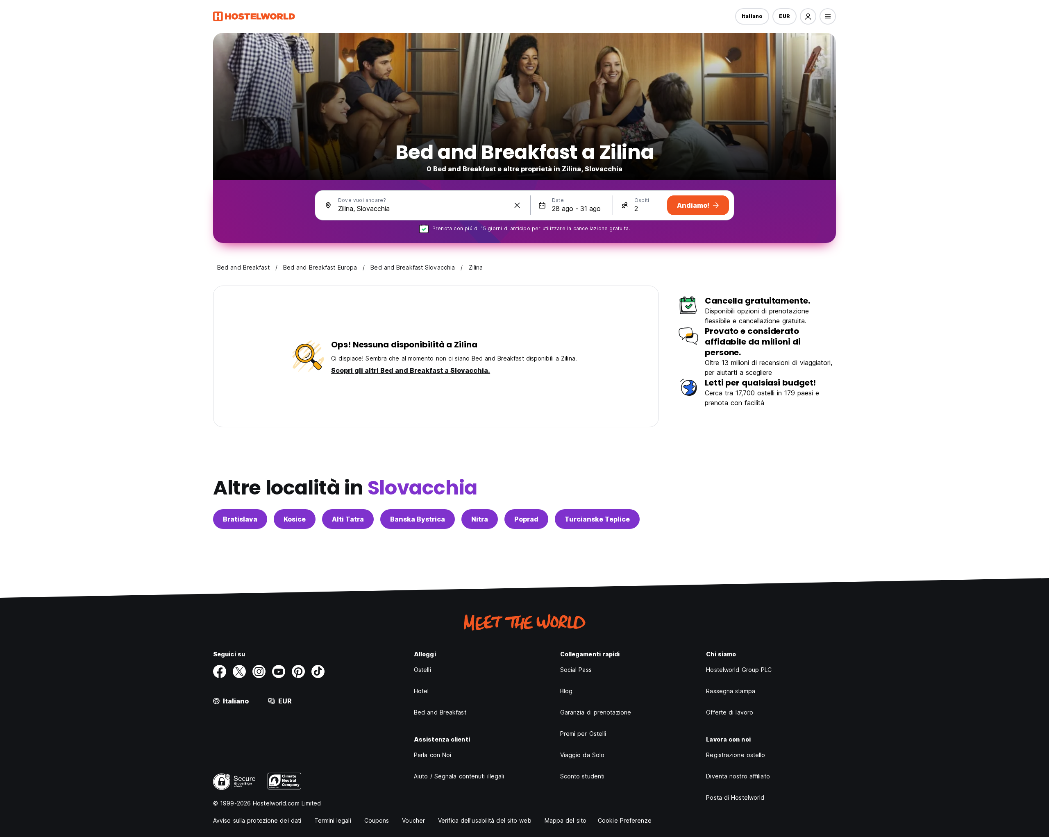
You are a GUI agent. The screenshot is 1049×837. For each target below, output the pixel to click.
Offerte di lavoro (729, 712)
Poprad (526, 519)
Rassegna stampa (730, 690)
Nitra (479, 519)
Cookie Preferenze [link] (625, 820)
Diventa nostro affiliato (738, 776)
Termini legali (332, 820)
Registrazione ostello (735, 754)
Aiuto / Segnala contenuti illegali (459, 776)
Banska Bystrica (417, 519)
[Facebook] (219, 671)
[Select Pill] (808, 16)
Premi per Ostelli (583, 733)
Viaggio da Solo (582, 754)
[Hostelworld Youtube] (278, 671)
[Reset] (517, 205)
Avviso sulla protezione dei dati (257, 820)
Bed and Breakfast (440, 712)
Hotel (421, 690)
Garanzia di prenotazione (595, 712)
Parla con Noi (432, 754)
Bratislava (240, 519)
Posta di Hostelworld (735, 797)
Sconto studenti (582, 776)
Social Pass (576, 669)
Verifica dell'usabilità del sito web (484, 820)
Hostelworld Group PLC (739, 669)
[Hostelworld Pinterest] (298, 671)
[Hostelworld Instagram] (259, 671)
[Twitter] (239, 671)
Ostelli (422, 669)
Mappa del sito (565, 820)
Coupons (376, 820)
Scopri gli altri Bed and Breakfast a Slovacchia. (410, 370)
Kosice (295, 519)
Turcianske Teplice (597, 519)
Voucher (413, 820)
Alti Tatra (348, 519)
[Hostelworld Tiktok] (318, 671)
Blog (566, 690)
